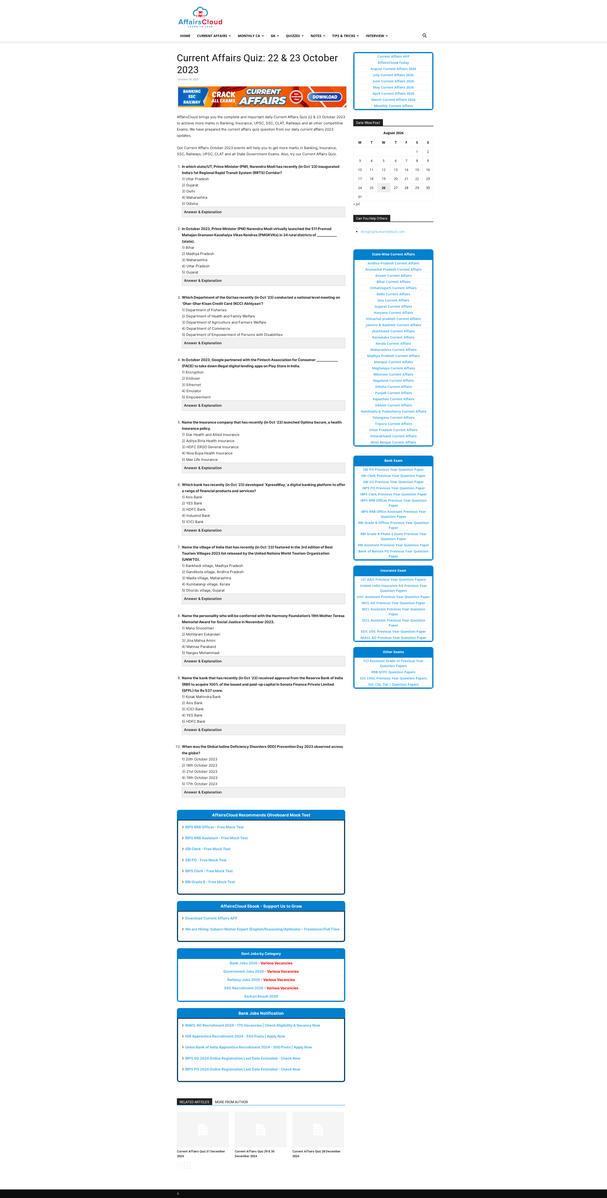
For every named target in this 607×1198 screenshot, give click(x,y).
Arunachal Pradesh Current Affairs (393, 269)
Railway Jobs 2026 (261, 979)
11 (371, 169)
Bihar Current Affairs (393, 281)
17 (360, 178)
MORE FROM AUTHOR (231, 1102)
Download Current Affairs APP (211, 918)
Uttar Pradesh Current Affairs (393, 430)
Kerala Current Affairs (393, 343)
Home (185, 35)
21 (406, 178)
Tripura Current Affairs (393, 423)
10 (360, 169)
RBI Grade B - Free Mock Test (210, 882)
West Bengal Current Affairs (393, 442)
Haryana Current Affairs (393, 312)
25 (371, 187)
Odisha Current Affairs (393, 386)
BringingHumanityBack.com (383, 231)
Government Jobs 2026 (261, 971)
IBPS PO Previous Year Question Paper (393, 488)
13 (396, 169)
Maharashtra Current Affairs (393, 349)
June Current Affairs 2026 (393, 81)
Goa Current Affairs (393, 300)
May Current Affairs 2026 (393, 87)
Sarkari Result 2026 (261, 996)
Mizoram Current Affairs (393, 374)
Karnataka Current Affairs (393, 337)
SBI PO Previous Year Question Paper (393, 469)
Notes (316, 35)
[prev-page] (180, 1166)
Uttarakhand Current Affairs (393, 436)
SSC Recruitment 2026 (261, 988)
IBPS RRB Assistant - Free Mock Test (216, 838)
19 (384, 178)
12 (384, 169)
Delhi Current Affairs (393, 294)
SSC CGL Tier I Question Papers (393, 684)
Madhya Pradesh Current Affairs (393, 356)
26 (384, 187)
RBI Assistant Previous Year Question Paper (393, 545)
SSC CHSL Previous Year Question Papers (393, 678)
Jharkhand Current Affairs (393, 331)
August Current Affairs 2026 (393, 68)
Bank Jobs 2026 (261, 963)
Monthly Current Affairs (393, 106)
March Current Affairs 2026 (393, 99)
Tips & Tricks (343, 35)
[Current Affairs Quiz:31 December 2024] (203, 1129)
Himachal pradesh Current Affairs (393, 318)
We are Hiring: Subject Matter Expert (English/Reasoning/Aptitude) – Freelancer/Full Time (262, 929)
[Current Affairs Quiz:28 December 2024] (318, 1129)
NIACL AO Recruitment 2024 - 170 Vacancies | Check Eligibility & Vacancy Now (252, 1025)
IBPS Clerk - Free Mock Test (209, 871)
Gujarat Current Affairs (393, 306)
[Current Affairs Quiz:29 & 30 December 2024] (261, 1129)
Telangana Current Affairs (393, 417)
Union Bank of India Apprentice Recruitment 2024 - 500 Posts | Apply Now (248, 1047)
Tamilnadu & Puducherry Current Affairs (393, 411)
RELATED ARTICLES (194, 1102)
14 (406, 169)
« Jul (356, 204)
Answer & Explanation (203, 212)
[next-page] (187, 1166)
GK (273, 35)
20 (396, 178)
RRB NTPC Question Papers (393, 672)
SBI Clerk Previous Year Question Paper (393, 475)
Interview (375, 35)
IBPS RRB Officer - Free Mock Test (214, 827)
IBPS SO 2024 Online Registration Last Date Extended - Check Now (242, 1058)
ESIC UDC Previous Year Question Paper (393, 631)
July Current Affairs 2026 (393, 75)
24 (360, 187)
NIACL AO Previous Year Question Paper (393, 637)
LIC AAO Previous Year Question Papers (393, 579)
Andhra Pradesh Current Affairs (393, 263)
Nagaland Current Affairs (393, 380)
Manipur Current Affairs (393, 362)
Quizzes (293, 35)
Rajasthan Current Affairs (393, 399)
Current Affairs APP (393, 56)
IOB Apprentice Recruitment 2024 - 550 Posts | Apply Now (235, 1036)
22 (417, 178)
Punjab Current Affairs (393, 393)
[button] (424, 36)
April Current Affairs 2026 (393, 93)
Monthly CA (249, 35)
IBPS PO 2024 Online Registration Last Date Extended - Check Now (242, 1069)
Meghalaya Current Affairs (393, 368)
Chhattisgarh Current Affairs (393, 288)
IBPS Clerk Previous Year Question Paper (393, 494)
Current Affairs (212, 35)
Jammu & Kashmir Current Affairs (393, 325)
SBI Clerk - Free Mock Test (207, 849)
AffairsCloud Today (393, 62)
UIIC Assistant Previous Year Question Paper (393, 596)
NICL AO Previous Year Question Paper (393, 603)
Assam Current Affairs (393, 275)
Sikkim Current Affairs (393, 405)
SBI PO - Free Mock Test (205, 860)
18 (371, 178)
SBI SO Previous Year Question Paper (393, 482)
